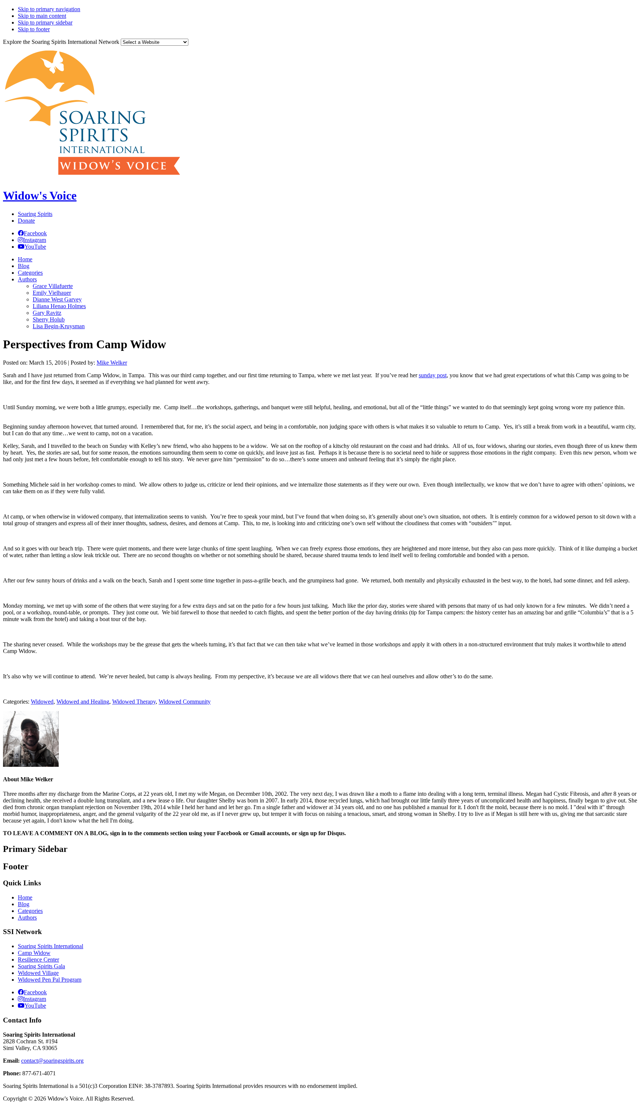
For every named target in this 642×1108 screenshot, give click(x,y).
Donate (26, 220)
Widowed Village (38, 973)
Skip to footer (34, 29)
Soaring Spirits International (50, 946)
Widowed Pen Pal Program (49, 979)
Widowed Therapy (134, 701)
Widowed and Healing (82, 701)
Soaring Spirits (35, 214)
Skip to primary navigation (49, 9)
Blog (23, 904)
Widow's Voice (40, 195)
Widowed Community (185, 701)
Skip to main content (42, 16)
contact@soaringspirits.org (52, 1060)
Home (25, 897)
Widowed (42, 701)
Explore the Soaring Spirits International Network (61, 42)
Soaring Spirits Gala (41, 966)
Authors (27, 917)
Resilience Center (38, 959)
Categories (30, 911)
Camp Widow (34, 953)
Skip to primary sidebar (45, 22)
